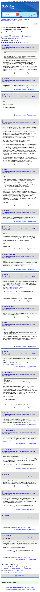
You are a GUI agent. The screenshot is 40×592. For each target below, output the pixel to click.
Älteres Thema (18, 572)
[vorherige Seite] (17, 40)
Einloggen (20, 1)
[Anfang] (15, 40)
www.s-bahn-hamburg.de (16, 287)
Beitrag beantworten (21, 73)
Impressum (9, 587)
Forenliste (5, 36)
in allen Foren (22, 38)
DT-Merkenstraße (9, 430)
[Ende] (27, 42)
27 (8, 42)
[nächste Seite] (24, 42)
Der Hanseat (8, 95)
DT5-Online (7, 275)
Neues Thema (27, 36)
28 (10, 42)
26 (6, 42)
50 (15, 38)
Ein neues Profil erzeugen (32, 1)
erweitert (36, 25)
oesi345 (6, 474)
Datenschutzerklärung (19, 587)
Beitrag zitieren (32, 73)
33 (20, 42)
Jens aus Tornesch (10, 254)
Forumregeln (30, 587)
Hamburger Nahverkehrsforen (14, 19)
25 (13, 38)
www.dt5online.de (15, 293)
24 (1, 42)
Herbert (6, 45)
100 (18, 38)
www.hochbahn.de (15, 289)
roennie (6, 79)
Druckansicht (20, 575)
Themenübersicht (15, 36)
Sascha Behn (8, 227)
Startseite (3, 19)
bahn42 (6, 210)
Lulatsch (6, 121)
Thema (13, 20)
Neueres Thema (7, 572)
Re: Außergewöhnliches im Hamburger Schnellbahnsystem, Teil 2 (18, 47)
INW (5, 169)
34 (22, 42)
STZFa (6, 412)
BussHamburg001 (9, 306)
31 (16, 42)
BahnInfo (33, 589)
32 (18, 42)
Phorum (12, 589)
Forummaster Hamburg (19, 32)
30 (14, 42)
